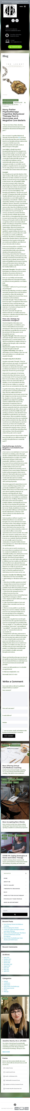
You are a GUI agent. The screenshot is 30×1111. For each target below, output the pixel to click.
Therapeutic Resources (12, 888)
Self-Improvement (7, 102)
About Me (7, 881)
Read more (6, 1052)
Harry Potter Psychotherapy (10, 100)
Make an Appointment (11, 902)
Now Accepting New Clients (13, 822)
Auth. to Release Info (11, 1076)
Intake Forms (9, 1068)
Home (5, 878)
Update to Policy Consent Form (14, 1084)
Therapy (16, 782)
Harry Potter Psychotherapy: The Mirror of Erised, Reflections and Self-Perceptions (15, 934)
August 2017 (7, 966)
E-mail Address (7, 715)
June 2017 (6, 968)
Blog (5, 892)
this (19, 137)
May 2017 (6, 969)
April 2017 (6, 971)
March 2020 (7, 961)
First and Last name (8, 708)
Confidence (5, 745)
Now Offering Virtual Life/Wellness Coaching (11, 767)
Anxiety (4, 779)
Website (4, 722)
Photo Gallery (9, 885)
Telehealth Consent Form (12, 1080)
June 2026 (6, 957)
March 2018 (7, 962)
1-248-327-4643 (16, 46)
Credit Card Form (10, 1072)
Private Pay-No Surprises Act (13, 1088)
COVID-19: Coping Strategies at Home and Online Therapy (14, 857)
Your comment (6, 690)
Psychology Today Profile (13, 899)
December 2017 (8, 964)
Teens (5, 990)
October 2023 (7, 959)
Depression (19, 779)
